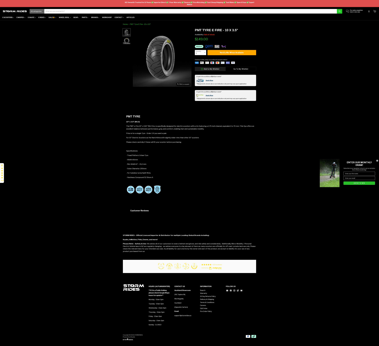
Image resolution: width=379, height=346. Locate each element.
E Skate (31, 17)
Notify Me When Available (232, 52)
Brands (94, 17)
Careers (203, 305)
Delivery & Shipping (207, 299)
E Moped (20, 17)
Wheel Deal (64, 17)
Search (202, 290)
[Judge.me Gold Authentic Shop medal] (161, 266)
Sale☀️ (52, 17)
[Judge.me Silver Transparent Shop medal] (186, 266)
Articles (130, 17)
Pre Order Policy (206, 311)
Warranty (203, 293)
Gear (75, 17)
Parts (84, 17)
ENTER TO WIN (359, 183)
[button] (2, 173)
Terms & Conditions (207, 302)
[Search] (339, 11)
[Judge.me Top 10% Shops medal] (194, 266)
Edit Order (203, 308)
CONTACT (119, 17)
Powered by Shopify (129, 337)
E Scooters (7, 17)
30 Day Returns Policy (208, 296)
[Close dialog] (377, 161)
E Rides (41, 17)
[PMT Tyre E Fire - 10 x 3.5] (126, 32)
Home (125, 24)
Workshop (107, 17)
